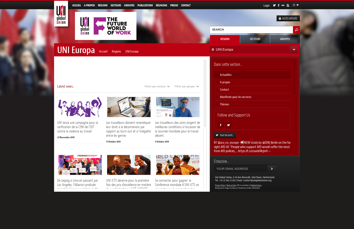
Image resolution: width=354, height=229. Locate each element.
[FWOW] (105, 38)
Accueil (76, 5)
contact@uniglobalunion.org (257, 180)
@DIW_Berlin (270, 142)
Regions (116, 51)
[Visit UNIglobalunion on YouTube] (288, 5)
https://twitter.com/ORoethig (228, 125)
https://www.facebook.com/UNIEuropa (221, 125)
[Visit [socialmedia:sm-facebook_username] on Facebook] (279, 5)
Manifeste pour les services (235, 97)
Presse (174, 5)
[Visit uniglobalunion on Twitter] (274, 5)
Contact (186, 5)
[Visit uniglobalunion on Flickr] (283, 5)
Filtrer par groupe (185, 86)
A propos (89, 5)
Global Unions (256, 185)
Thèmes (224, 104)
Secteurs (116, 5)
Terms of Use (231, 185)
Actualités (225, 74)
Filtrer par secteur (155, 86)
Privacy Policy (220, 185)
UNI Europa (131, 51)
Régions (103, 5)
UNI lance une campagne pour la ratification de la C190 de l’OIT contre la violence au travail (77, 127)
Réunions (161, 5)
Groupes (129, 5)
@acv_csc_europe (228, 142)
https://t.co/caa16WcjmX (253, 151)
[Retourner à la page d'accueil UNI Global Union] (61, 24)
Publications (145, 5)
